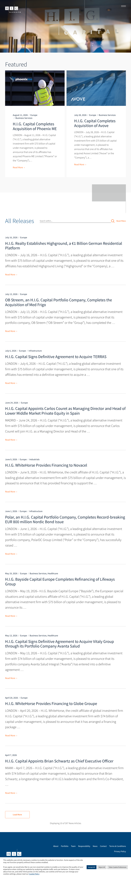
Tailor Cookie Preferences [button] (117, 867)
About (55, 846)
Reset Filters (121, 221)
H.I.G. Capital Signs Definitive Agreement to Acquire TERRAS (55, 356)
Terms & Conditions (117, 846)
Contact (103, 846)
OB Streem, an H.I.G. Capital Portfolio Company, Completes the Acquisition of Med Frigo (58, 302)
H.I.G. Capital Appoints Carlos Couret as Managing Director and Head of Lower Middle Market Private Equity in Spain (65, 411)
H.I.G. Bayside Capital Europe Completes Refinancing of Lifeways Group (60, 582)
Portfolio (64, 846)
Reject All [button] (102, 867)
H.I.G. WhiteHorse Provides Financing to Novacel (46, 465)
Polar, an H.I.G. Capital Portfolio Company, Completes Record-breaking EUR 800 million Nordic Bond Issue (65, 519)
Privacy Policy (120, 851)
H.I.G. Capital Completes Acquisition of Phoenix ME (35, 126)
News (95, 846)
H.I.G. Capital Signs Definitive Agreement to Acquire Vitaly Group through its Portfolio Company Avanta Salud (59, 644)
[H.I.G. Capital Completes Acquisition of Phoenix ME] (35, 88)
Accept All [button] (91, 867)
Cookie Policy (34, 874)
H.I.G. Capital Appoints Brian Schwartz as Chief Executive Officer (59, 761)
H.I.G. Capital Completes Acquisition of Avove (95, 123)
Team (73, 846)
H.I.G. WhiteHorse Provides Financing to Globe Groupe (51, 703)
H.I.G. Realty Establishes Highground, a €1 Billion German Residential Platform (63, 246)
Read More (18, 167)
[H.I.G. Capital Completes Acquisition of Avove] (96, 88)
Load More (17, 814)
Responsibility (84, 846)
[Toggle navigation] (122, 6)
